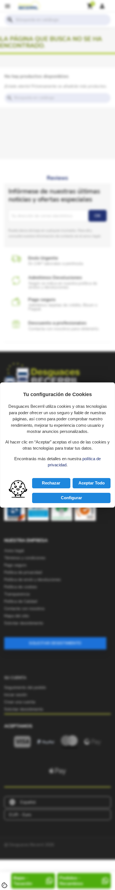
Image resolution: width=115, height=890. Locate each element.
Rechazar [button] (51, 483)
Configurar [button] (71, 497)
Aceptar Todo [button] (91, 483)
